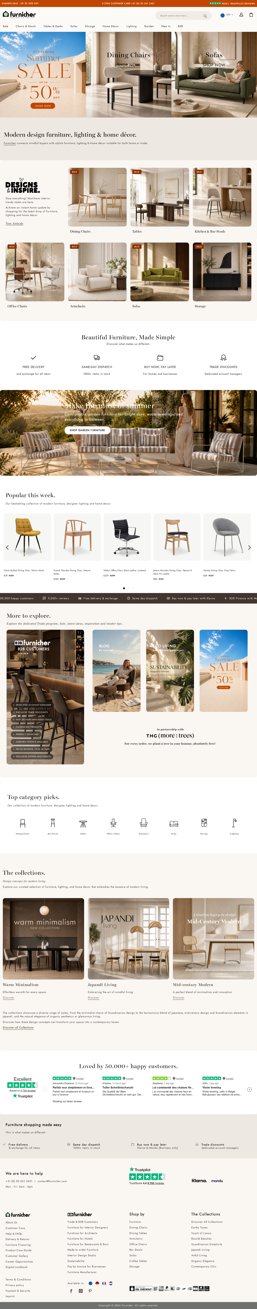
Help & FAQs (14, 1234)
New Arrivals (14, 223)
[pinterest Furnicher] (90, 1291)
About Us (11, 1222)
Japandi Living (200, 1250)
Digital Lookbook (17, 1267)
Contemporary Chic (204, 1266)
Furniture (135, 1222)
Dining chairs (23, 833)
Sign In (242, 15)
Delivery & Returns (17, 1239)
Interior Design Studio (82, 1255)
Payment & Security (18, 1291)
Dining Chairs (80, 231)
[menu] (128, 26)
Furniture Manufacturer (82, 1272)
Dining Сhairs (138, 1227)
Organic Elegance (202, 1261)
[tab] (128, 26)
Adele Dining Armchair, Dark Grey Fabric (223, 570)
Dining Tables (138, 1233)
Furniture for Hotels (80, 1238)
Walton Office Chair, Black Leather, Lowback (25, 570)
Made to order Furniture (83, 1250)
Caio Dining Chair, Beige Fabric (168, 570)
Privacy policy (15, 1285)
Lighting (234, 833)
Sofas (136, 305)
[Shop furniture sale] (43, 75)
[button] (227, 15)
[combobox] (183, 15)
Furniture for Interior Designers (88, 1227)
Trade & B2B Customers (83, 1222)
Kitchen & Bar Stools (210, 231)
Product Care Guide (19, 1250)
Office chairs (113, 833)
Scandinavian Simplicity (206, 1244)
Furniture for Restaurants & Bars (88, 1244)
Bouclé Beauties (201, 1238)
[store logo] (19, 14)
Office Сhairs (138, 1244)
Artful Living (199, 1255)
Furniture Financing (18, 1245)
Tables (137, 231)
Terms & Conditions (18, 1279)
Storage (200, 305)
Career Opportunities (19, 1261)
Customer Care (15, 1228)
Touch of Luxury (201, 1233)
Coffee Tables (138, 1261)
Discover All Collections (207, 1222)
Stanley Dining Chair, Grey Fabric (119, 570)
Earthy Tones (199, 1227)
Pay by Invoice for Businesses (87, 1266)
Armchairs (78, 305)
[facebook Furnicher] (71, 1291)
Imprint (10, 1296)
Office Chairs (17, 305)
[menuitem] (7, 26)
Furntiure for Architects (82, 1233)
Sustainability (76, 1261)
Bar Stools (53, 833)
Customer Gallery (17, 1256)
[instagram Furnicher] (80, 1291)
